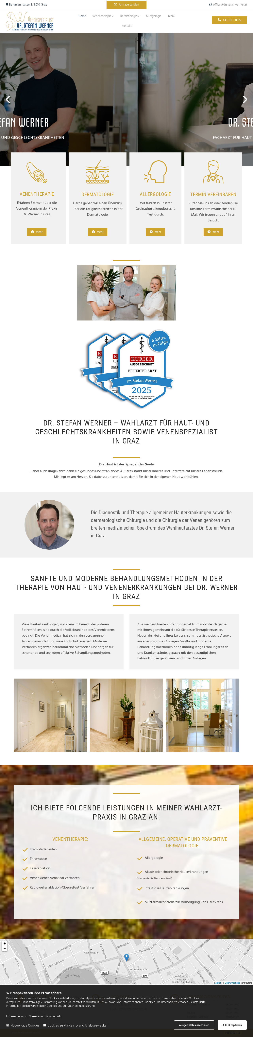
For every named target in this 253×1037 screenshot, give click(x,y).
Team (171, 16)
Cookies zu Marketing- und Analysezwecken (77, 1025)
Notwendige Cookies (25, 1025)
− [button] (5, 948)
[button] (126, 5)
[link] (103, 16)
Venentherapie (101, 16)
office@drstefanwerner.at (230, 4)
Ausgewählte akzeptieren (194, 1025)
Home (82, 16)
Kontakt (127, 26)
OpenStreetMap (232, 982)
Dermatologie (128, 16)
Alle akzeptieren (232, 1025)
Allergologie (153, 16)
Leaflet (217, 982)
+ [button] (5, 943)
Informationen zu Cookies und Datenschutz (34, 1016)
